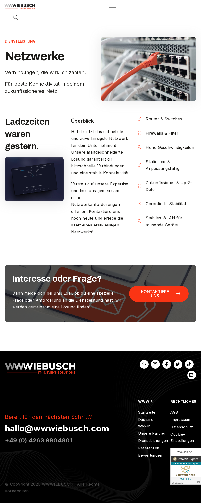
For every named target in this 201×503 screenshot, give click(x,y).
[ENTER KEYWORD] (15, 17)
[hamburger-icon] (112, 6)
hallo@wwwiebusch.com (57, 428)
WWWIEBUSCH (57, 484)
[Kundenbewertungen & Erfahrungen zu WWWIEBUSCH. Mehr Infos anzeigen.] (185, 466)
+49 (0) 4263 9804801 (38, 440)
